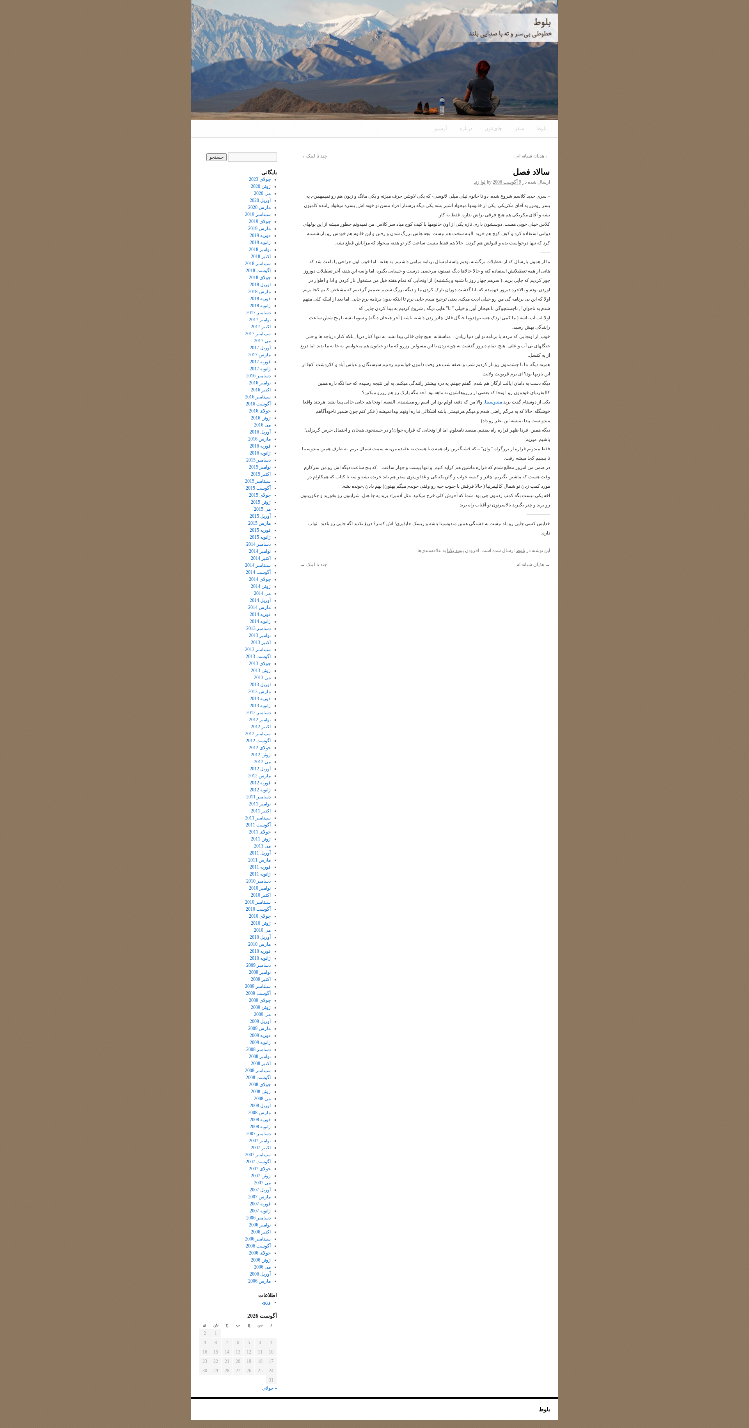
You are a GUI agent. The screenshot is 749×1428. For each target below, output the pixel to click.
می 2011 (262, 846)
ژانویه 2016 (260, 453)
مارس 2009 (259, 1028)
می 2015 (262, 509)
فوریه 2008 (260, 1119)
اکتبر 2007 (261, 1147)
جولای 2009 (260, 1000)
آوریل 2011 (260, 853)
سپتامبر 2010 (258, 902)
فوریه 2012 (260, 783)
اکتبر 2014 (261, 558)
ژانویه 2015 (260, 537)
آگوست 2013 (258, 656)
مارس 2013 (259, 691)
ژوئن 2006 (261, 1260)
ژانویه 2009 (260, 1042)
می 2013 (262, 677)
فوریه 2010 (260, 951)
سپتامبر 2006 (258, 1239)
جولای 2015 (260, 495)
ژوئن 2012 (261, 754)
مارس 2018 (259, 291)
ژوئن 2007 (261, 1175)
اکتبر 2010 (261, 895)
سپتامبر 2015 (258, 481)
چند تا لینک (313, 156)
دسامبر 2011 (258, 797)
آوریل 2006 (260, 1274)
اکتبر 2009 (261, 979)
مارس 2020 (259, 207)
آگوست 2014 (258, 572)
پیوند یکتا (455, 550)
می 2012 (262, 761)
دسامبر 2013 (258, 628)
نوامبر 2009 (260, 972)
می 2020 (262, 193)
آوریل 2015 (260, 516)
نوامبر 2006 (260, 1225)
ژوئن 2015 (261, 502)
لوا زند (480, 182)
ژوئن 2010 (261, 923)
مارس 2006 (259, 1281)
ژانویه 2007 (260, 1211)
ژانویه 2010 (260, 958)
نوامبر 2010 (260, 888)
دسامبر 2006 (258, 1218)
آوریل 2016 (260, 432)
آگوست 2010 (258, 909)
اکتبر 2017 (261, 326)
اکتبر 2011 (261, 811)
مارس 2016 (259, 439)
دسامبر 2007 (258, 1133)
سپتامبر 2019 (258, 214)
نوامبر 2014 (260, 551)
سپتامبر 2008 (258, 1070)
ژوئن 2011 (261, 839)
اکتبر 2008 (261, 1063)
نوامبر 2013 (260, 635)
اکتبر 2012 (261, 726)
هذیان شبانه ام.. (532, 156)
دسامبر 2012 (258, 712)
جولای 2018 (260, 277)
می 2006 (262, 1267)
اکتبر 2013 (261, 642)
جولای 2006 (260, 1253)
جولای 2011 (260, 832)
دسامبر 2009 (258, 965)
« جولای (269, 1388)
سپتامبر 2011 (258, 818)
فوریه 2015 (260, 530)
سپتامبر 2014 (258, 565)
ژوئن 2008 (261, 1091)
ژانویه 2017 (260, 369)
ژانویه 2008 (260, 1126)
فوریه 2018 (260, 298)
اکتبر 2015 (261, 474)
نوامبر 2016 (260, 383)
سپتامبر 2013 (258, 649)
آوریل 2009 (260, 1021)
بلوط (541, 128)
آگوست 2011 (258, 825)
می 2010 (262, 930)
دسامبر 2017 (258, 312)
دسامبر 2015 (258, 460)
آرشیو (441, 128)
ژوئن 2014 (261, 586)
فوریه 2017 (260, 362)
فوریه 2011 (260, 867)
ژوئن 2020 (261, 186)
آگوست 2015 (258, 488)
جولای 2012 (260, 747)
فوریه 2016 (260, 446)
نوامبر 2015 (260, 467)
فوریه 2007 (260, 1204)
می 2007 (262, 1183)
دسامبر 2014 (258, 544)
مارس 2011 (259, 860)
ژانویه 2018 (260, 305)
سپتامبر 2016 (258, 397)
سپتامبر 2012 (258, 733)
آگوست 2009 (258, 993)
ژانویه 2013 (260, 705)
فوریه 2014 (260, 614)
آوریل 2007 (260, 1190)
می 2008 (262, 1098)
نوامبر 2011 (260, 804)
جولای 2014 (260, 579)
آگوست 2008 (258, 1077)
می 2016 (262, 425)
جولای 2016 (260, 411)
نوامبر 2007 (260, 1140)
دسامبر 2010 (258, 881)
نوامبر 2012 (260, 719)
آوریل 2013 (260, 684)
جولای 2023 (260, 179)
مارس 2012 (259, 776)
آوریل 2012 (260, 769)
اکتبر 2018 (261, 256)
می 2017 (262, 340)
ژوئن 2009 (261, 1007)
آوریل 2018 (260, 284)
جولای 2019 (260, 221)
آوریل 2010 (260, 937)
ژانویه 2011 (260, 874)
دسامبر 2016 (258, 376)
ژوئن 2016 (261, 418)
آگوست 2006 (258, 1246)
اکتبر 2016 (261, 390)
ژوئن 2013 (261, 670)
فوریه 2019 (260, 235)
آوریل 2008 (260, 1105)
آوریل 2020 (260, 200)
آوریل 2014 (260, 600)
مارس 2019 (259, 228)
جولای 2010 (260, 916)
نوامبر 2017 (260, 319)
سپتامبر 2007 (258, 1154)
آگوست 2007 (258, 1161)
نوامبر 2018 (260, 249)
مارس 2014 (259, 607)
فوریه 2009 (260, 1035)
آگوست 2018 (258, 270)
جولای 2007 (260, 1168)
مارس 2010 (259, 944)
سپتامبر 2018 (258, 263)
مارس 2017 (259, 354)
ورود (266, 1302)
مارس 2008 (259, 1112)
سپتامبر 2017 (258, 333)
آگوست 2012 (258, 740)
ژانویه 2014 (260, 621)
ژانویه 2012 (260, 790)
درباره (466, 128)
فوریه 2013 (260, 698)
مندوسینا (493, 402)
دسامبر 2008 (258, 1049)
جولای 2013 (260, 663)
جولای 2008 (260, 1084)
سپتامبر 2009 (258, 986)
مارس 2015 (259, 523)
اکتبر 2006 (261, 1232)
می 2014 (262, 593)
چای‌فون (493, 128)
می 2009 (262, 1014)
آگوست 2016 (258, 404)
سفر (519, 128)
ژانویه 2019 (260, 242)
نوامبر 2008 (260, 1056)
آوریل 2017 (260, 347)
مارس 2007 (259, 1197)
